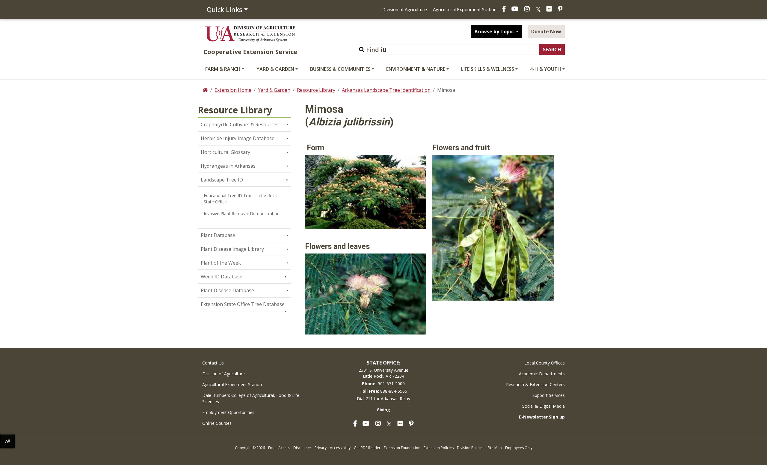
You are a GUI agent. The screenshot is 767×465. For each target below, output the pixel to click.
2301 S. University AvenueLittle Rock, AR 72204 (383, 373)
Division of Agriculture (404, 9)
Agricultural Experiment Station (464, 9)
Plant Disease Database (227, 290)
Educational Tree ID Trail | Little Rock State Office (240, 199)
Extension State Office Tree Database (243, 304)
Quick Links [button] (224, 9)
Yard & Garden (275, 69)
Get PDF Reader (367, 447)
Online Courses (217, 423)
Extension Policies (439, 447)
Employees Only (518, 447)
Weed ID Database (221, 276)
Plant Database (218, 235)
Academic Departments (542, 373)
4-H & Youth (545, 69)
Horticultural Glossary (225, 152)
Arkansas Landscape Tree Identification (386, 90)
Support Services (548, 395)
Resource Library (316, 90)
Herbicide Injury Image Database (237, 138)
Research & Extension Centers (535, 384)
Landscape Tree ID (222, 179)
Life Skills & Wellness (487, 69)
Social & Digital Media (543, 406)
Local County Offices (544, 363)
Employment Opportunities (228, 412)
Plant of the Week (221, 263)
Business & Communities (340, 69)
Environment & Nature (415, 69)
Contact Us (213, 363)
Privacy (321, 447)
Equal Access (279, 447)
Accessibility (340, 447)
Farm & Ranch (223, 69)
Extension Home (233, 90)
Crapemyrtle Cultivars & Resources (240, 124)
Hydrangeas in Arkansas (228, 166)
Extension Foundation (402, 447)
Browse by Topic (495, 31)
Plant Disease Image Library (232, 249)
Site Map (494, 447)
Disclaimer (302, 447)
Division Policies (470, 447)
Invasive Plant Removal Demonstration (242, 213)
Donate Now (546, 31)
